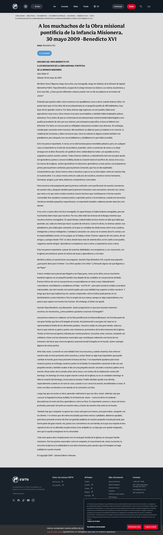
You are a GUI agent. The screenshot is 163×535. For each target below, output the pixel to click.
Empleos (112, 491)
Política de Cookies (93, 521)
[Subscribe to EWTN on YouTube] (28, 500)
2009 (91, 16)
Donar (131, 6)
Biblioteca (31, 16)
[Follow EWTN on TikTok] (23, 500)
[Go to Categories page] (25, 6)
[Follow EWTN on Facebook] (18, 500)
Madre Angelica (114, 485)
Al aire (37, 6)
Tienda (85, 6)
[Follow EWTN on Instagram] (33, 500)
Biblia (76, 6)
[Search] (140, 6)
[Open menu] (149, 6)
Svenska (88, 495)
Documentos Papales (57, 16)
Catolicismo (20, 16)
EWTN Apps (113, 497)
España (87, 485)
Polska (87, 488)
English (87, 481)
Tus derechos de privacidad (96, 527)
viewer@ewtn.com (139, 489)
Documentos (42, 16)
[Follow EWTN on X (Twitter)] (13, 500)
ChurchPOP (56, 485)
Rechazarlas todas (134, 527)
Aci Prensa (56, 482)
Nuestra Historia (114, 481)
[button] (96, 6)
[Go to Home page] (20, 479)
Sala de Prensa (114, 488)
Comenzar (118, 6)
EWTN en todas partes (116, 494)
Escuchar (64, 6)
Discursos (71, 16)
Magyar (87, 492)
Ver (54, 6)
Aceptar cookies (150, 527)
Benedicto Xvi (82, 16)
